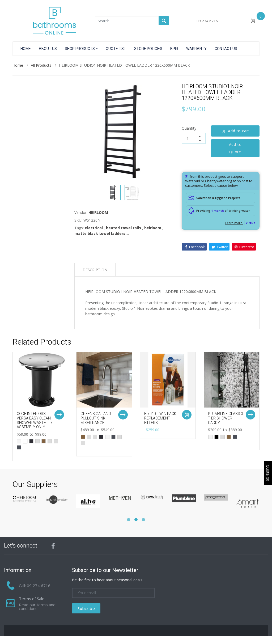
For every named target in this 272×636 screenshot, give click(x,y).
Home (18, 65)
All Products (41, 65)
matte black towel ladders (99, 233)
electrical (94, 227)
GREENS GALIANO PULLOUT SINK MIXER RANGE (95, 418)
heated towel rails (123, 227)
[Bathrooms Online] (53, 20)
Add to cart (238, 130)
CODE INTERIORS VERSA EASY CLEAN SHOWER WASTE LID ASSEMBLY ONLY (34, 420)
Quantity (189, 128)
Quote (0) (267, 473)
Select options (59, 414)
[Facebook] (53, 545)
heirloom (152, 227)
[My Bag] (253, 21)
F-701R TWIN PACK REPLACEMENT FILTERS (160, 418)
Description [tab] (95, 269)
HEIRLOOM (98, 212)
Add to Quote (235, 148)
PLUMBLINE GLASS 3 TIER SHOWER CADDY (225, 418)
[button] (128, 519)
